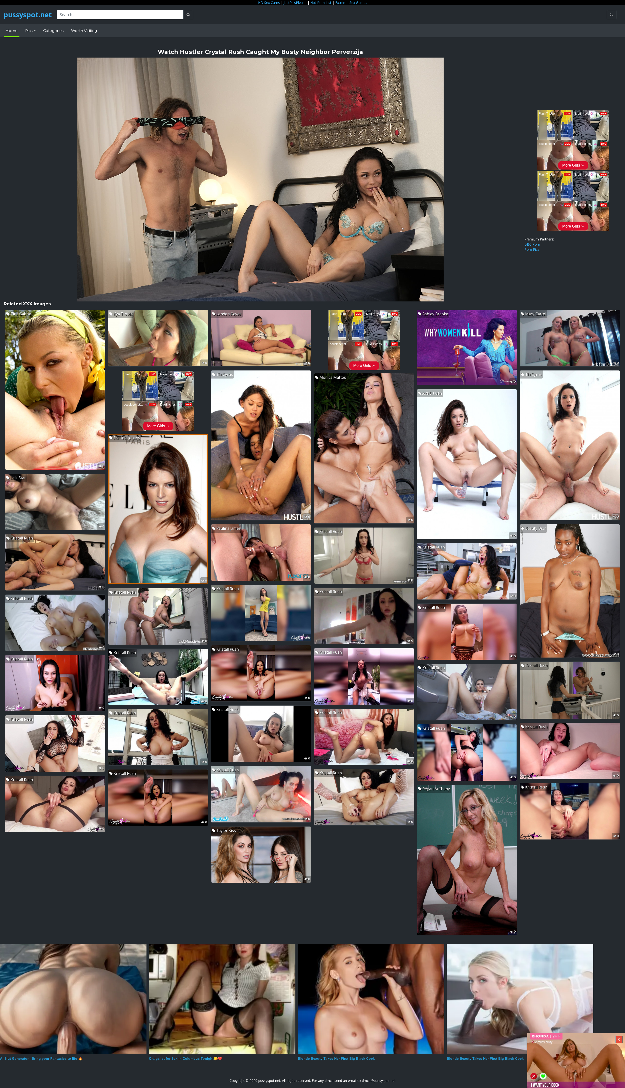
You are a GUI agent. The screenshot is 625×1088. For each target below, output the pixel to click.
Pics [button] (29, 30)
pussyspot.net (28, 14)
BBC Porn (532, 244)
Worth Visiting (84, 30)
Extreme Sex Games (351, 2)
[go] (188, 14)
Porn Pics (531, 249)
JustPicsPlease (295, 2)
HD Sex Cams (269, 2)
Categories (53, 30)
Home (12, 30)
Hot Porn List (320, 2)
